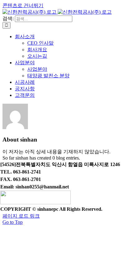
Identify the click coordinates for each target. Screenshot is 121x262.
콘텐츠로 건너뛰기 (22, 5)
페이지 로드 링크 (21, 216)
